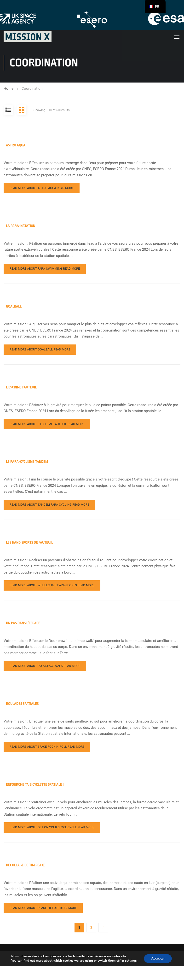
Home (8, 88)
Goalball (14, 306)
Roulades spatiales (22, 704)
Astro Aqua (15, 145)
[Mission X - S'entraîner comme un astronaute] (28, 36)
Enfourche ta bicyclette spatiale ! (34, 784)
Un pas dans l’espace (23, 623)
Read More (42, 188)
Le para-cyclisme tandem (27, 462)
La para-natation (20, 226)
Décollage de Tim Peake (25, 865)
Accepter (158, 958)
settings (131, 961)
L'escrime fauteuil (21, 387)
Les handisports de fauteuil (29, 542)
